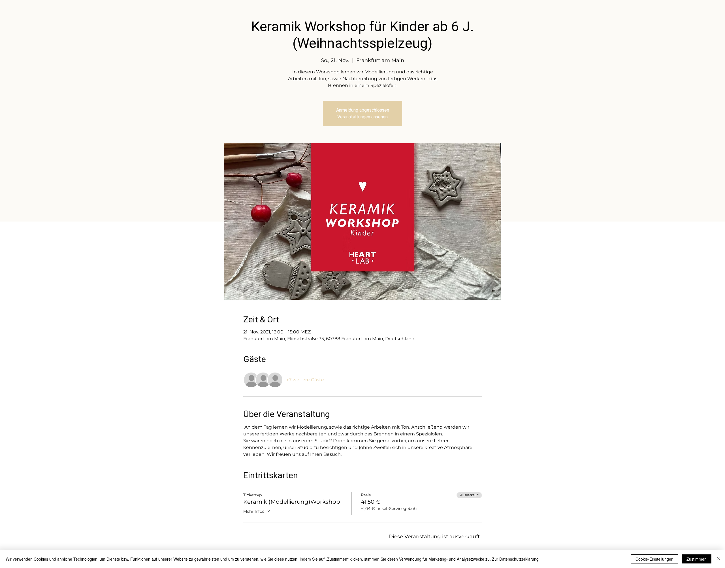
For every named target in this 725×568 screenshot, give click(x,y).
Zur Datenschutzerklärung (515, 559)
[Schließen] (718, 558)
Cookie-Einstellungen (654, 559)
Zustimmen (696, 559)
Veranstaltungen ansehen (362, 117)
